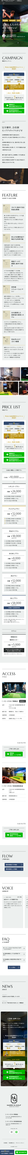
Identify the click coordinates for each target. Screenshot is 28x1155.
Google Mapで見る (21, 742)
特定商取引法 (11, 1143)
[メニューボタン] (3, 3)
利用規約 (5, 1143)
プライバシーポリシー (20, 1143)
